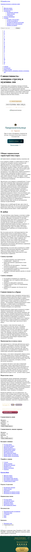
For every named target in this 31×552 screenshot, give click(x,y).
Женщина (3, 420)
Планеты (6, 469)
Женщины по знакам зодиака (12, 492)
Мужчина (3, 423)
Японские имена (8, 447)
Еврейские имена (8, 451)
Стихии (6, 462)
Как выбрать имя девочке (11, 478)
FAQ (5, 517)
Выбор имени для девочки (11, 454)
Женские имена (8, 475)
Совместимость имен (9, 481)
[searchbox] (8, 28)
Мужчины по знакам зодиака (12, 493)
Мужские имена (8, 477)
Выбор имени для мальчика (11, 456)
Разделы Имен (5, 472)
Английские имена (9, 446)
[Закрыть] (29, 538)
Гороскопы (7, 490)
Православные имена (9, 449)
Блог (5, 515)
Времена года (7, 466)
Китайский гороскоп (9, 465)
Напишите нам (8, 523)
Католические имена (9, 450)
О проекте (6, 514)
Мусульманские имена (10, 453)
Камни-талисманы (9, 468)
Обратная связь (8, 513)
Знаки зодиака (8, 489)
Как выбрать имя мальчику (11, 480)
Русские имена (8, 444)
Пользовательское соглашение (12, 511)
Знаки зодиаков (8, 463)
